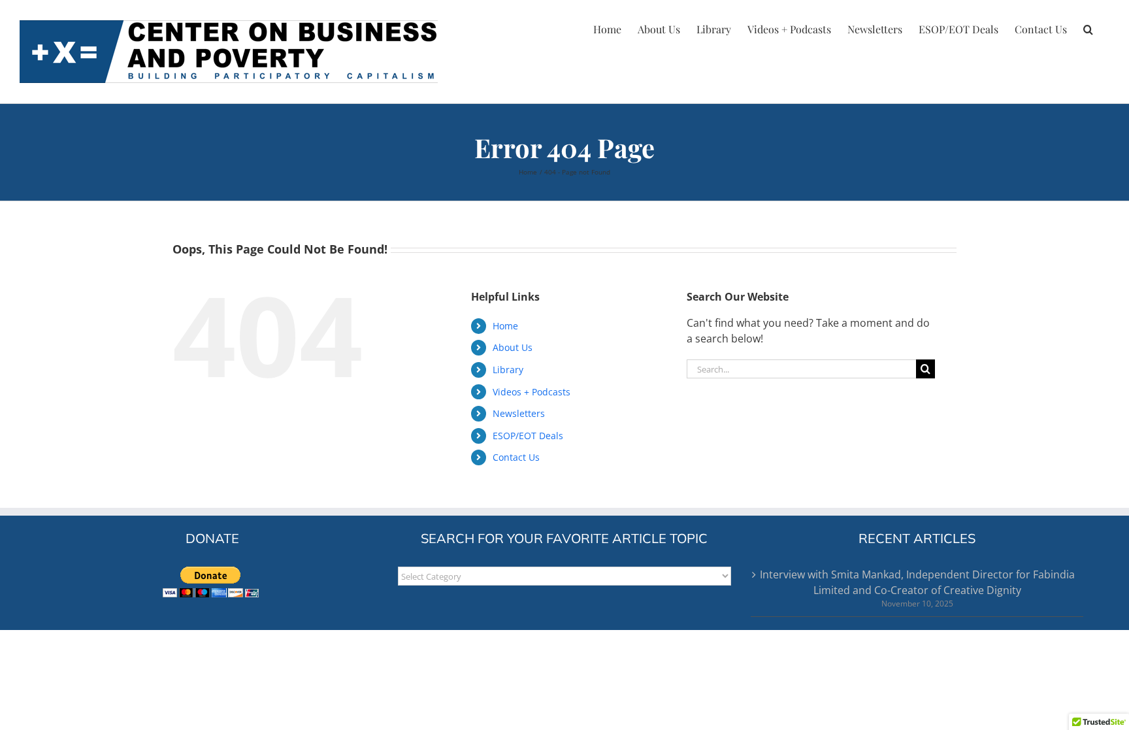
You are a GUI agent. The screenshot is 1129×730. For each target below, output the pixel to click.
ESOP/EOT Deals (528, 435)
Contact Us (516, 457)
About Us (512, 347)
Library (508, 369)
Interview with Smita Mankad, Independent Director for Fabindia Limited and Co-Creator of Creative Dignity (917, 582)
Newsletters (519, 413)
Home (505, 326)
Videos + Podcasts (531, 392)
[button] (1088, 27)
